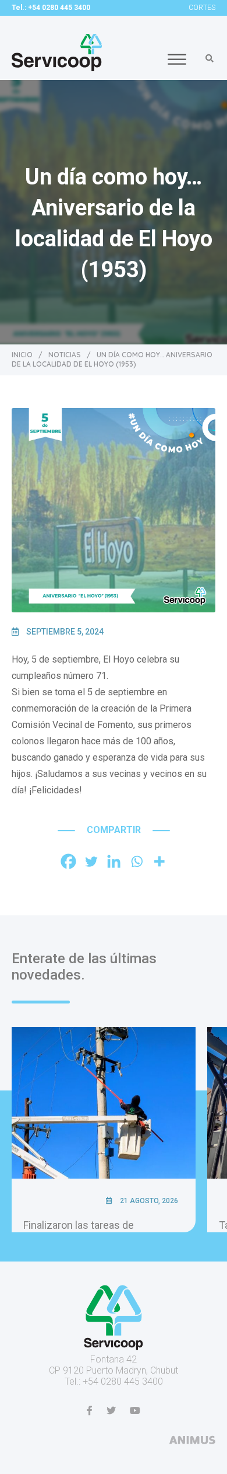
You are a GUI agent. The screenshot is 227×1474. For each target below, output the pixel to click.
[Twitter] (91, 861)
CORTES (202, 8)
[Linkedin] (114, 861)
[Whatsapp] (136, 861)
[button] (209, 58)
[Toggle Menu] (177, 59)
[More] (159, 861)
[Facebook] (68, 861)
